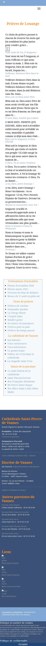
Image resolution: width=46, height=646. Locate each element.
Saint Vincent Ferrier (19, 377)
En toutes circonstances (21, 323)
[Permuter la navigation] (4, 543)
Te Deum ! (10, 249)
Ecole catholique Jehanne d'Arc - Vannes (19, 455)
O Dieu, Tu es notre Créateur (20, 162)
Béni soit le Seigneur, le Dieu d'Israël (20, 140)
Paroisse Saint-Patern (11, 505)
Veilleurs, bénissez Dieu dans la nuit (22, 74)
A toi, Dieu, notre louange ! (19, 183)
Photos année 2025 (17, 289)
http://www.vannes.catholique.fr (26, 466)
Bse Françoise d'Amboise (21, 381)
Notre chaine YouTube (11, 586)
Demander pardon (18, 309)
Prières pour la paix (19, 326)
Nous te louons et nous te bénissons (18, 227)
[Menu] (39, 8)
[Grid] (6, 49)
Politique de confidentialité (13, 640)
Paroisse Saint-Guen (10, 533)
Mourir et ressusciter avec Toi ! (21, 204)
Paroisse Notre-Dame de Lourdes (15, 512)
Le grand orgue (16, 350)
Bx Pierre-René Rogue (20, 385)
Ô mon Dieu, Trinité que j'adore (22, 118)
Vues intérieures (16, 347)
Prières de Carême (18, 305)
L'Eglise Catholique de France (14, 490)
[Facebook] (2, 602)
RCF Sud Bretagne (9, 596)
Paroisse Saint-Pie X (10, 519)
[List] (9, 49)
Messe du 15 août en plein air (23, 296)
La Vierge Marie (17, 312)
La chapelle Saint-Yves (19, 361)
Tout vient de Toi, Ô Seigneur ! (21, 52)
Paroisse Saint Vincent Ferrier (14, 526)
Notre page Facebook (10, 563)
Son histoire (14, 340)
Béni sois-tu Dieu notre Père (20, 96)
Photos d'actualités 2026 (20, 285)
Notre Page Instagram (11, 575)
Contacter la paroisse (10, 437)
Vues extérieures (17, 343)
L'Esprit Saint (15, 316)
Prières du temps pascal (21, 330)
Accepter (23, 644)
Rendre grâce (15, 319)
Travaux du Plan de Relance (23, 292)
